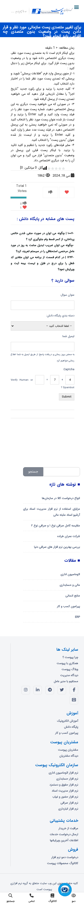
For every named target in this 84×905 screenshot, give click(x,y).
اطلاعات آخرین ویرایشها (64, 840)
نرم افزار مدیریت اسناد (65, 790)
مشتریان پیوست (68, 749)
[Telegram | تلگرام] (49, 690)
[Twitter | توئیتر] (62, 690)
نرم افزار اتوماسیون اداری (63, 772)
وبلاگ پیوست (70, 669)
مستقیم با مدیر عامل (66, 681)
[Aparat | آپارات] (74, 700)
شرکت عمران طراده (68, 536)
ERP (77, 617)
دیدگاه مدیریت (69, 675)
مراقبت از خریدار (68, 828)
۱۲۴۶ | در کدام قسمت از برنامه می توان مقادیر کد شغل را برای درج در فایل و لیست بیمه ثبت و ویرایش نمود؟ (42, 263)
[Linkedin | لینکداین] (37, 690)
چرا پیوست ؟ (70, 657)
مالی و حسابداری (70, 585)
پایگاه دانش (71, 727)
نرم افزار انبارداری (68, 808)
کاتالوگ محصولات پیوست (62, 863)
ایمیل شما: (68, 336)
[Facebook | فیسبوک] (74, 690)
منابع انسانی (72, 595)
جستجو (33, 471)
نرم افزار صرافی (69, 802)
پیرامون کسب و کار (68, 606)
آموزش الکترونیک (67, 721)
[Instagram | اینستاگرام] (26, 690)
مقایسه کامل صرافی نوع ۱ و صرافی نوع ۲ (55, 525)
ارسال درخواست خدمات (64, 834)
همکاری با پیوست (67, 663)
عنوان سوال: (67, 295)
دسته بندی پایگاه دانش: (60, 315)
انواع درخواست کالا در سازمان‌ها (61, 498)
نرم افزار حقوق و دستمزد (64, 784)
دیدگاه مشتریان (68, 755)
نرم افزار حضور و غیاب (65, 796)
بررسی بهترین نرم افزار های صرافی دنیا (57, 547)
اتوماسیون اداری (70, 574)
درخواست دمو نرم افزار (64, 857)
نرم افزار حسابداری (67, 778)
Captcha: (68, 369)
